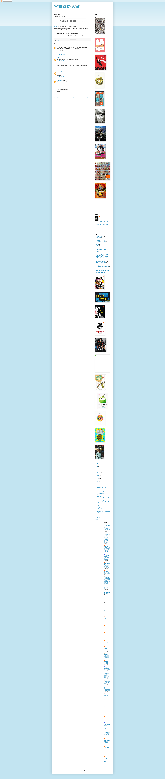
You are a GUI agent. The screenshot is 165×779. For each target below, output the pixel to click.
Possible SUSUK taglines (101, 487)
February (98, 515)
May (97, 482)
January (98, 517)
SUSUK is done (99, 510)
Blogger (87, 770)
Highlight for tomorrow (100, 493)
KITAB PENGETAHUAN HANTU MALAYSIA (103, 249)
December (99, 472)
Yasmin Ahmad (107, 732)
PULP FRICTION (99, 264)
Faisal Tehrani (106, 747)
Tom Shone (106, 605)
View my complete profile (103, 221)
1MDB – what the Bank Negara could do (107, 629)
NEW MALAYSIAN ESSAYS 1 (101, 260)
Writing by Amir (67, 6)
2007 (97, 519)
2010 (97, 468)
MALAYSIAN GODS (99, 253)
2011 (97, 466)
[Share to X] (73, 39)
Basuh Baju (106, 687)
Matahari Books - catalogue (100, 225)
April (98, 484)
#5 (97, 488)
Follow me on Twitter (99, 227)
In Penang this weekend (101, 490)
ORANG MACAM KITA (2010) (101, 262)
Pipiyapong (106, 758)
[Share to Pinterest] (75, 39)
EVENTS (97, 244)
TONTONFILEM (107, 592)
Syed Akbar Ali (107, 534)
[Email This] (70, 39)
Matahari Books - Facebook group (102, 224)
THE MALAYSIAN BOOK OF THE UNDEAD (103, 268)
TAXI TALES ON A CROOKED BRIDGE (102, 266)
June (98, 481)
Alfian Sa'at (106, 761)
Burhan (58, 57)
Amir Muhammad (103, 216)
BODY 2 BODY (98, 237)
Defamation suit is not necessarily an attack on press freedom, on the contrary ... (107, 549)
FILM (58, 40)
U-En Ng (105, 667)
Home (73, 97)
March (98, 485)
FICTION (97, 245)
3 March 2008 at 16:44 (61, 68)
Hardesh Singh (107, 750)
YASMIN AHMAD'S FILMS (100, 272)
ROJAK (97, 265)
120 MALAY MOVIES (99, 236)
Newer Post (56, 97)
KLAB (97, 251)
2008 (97, 471)
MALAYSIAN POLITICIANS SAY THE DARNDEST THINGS (102, 255)
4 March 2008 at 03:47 (61, 92)
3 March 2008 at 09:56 (61, 60)
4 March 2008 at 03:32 (61, 76)
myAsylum (106, 654)
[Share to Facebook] (74, 39)
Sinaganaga (106, 661)
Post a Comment (59, 95)
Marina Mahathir (107, 681)
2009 (97, 469)
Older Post (89, 97)
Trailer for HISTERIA (100, 491)
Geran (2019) (106, 593)
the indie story (59, 80)
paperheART (59, 71)
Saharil (105, 597)
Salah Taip (106, 642)
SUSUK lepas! (99, 496)
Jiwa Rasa (106, 648)
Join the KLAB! (99, 508)
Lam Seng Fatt (106, 694)
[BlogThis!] (71, 39)
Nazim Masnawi (107, 634)
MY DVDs (97, 258)
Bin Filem (106, 571)
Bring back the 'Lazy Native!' (101, 500)
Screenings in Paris (100, 514)
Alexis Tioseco (107, 724)
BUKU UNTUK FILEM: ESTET (101, 240)
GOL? (97, 248)
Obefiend (105, 700)
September (99, 476)
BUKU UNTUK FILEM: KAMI (101, 241)
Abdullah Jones (107, 707)
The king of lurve (99, 507)
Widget (99, 231)
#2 (97, 494)
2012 (97, 465)
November (99, 473)
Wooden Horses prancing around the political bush (106, 656)
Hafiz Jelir (106, 713)
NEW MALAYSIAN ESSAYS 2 (101, 261)
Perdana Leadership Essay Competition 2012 (107, 689)
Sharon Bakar (106, 673)
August (98, 478)
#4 (97, 504)
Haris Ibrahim (106, 555)
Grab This (96, 231)
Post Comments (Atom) (63, 99)
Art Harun (106, 627)
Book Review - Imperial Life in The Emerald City (107, 702)
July (97, 479)
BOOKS (97, 239)
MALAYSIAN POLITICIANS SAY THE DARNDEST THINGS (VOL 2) (102, 257)
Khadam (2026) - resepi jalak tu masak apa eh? (106, 566)
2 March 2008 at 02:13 (61, 54)
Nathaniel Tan (106, 577)
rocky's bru (106, 546)
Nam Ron (106, 718)
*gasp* (98, 505)
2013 (97, 463)
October (98, 475)
